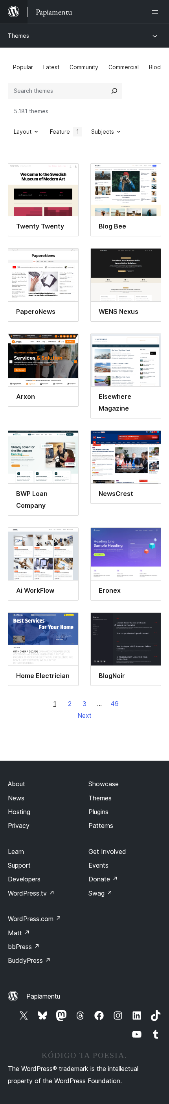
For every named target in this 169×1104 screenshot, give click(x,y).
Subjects (102, 131)
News (16, 798)
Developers (24, 879)
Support (19, 865)
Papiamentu (43, 996)
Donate (103, 879)
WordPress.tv (31, 893)
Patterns (100, 825)
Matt (19, 933)
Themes (18, 35)
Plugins (98, 812)
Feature (64, 131)
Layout (22, 131)
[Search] (114, 91)
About (16, 784)
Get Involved (107, 851)
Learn (16, 851)
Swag (100, 893)
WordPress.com (34, 919)
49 (114, 704)
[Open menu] (156, 12)
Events (98, 865)
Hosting (19, 812)
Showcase (103, 784)
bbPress (24, 947)
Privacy (18, 825)
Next (84, 715)
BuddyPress (29, 960)
